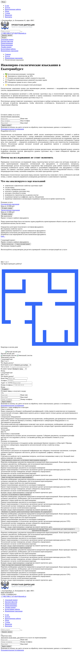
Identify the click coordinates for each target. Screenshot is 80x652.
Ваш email (24, 123)
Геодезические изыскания (10, 204)
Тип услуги (5, 367)
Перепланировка (7, 45)
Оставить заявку (7, 208)
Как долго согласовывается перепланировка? (16, 494)
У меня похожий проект (22, 244)
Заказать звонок (7, 35)
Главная (8, 54)
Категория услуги (7, 365)
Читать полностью (7, 244)
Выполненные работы (13, 9)
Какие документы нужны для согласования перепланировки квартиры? (24, 460)
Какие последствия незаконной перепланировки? (17, 477)
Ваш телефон (25, 121)
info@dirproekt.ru (20, 33)
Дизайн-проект (6, 47)
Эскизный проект (7, 39)
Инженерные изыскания (9, 51)
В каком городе (6, 369)
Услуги (7, 7)
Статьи (7, 13)
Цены (7, 11)
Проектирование (7, 43)
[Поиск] (21, 31)
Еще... (3, 236)
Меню (3, 2)
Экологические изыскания (10, 210)
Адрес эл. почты (6, 383)
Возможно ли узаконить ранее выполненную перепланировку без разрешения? (27, 512)
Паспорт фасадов (7, 41)
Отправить (5, 389)
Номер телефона (6, 385)
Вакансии (8, 15)
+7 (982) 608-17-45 (7, 33)
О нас (7, 5)
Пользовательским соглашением (12, 129)
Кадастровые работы (8, 49)
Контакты (8, 17)
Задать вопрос (6, 125)
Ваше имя (24, 118)
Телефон (4, 380)
